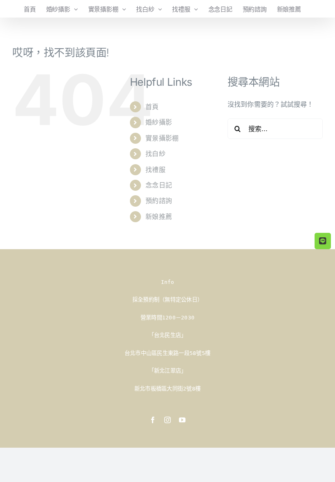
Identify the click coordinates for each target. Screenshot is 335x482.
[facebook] (153, 420)
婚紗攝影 (158, 122)
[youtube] (182, 420)
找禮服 (155, 169)
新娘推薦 (158, 216)
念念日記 (158, 185)
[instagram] (167, 420)
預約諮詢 (158, 200)
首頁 (152, 107)
